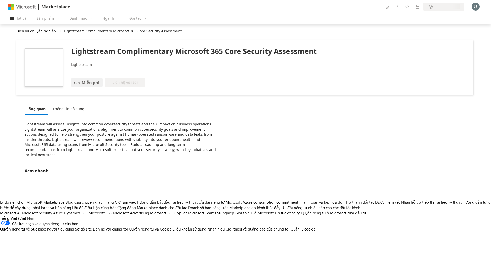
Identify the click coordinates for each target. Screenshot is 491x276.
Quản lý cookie (303, 229)
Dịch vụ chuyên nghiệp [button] (36, 31)
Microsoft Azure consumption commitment (262, 202)
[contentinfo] (60, 31)
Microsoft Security (37, 212)
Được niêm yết (387, 202)
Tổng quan (36, 108)
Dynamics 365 (75, 212)
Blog (69, 202)
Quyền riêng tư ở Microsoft (323, 212)
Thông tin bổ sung (68, 108)
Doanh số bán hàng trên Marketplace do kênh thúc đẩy (234, 207)
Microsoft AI (10, 212)
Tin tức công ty (287, 212)
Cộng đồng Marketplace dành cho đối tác (152, 207)
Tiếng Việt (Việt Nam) (18, 218)
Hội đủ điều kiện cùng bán (94, 207)
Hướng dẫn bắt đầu (153, 202)
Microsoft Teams (202, 212)
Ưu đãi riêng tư (212, 202)
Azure (58, 212)
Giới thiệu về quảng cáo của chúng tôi (257, 229)
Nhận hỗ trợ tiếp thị (417, 202)
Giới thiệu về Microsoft (254, 212)
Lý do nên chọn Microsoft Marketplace (32, 202)
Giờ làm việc (125, 202)
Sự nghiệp (225, 212)
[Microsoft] (22, 7)
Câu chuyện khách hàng (94, 202)
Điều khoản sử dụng (189, 229)
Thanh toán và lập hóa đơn (321, 202)
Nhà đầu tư (356, 212)
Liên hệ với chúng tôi (110, 229)
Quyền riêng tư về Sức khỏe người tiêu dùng (37, 229)
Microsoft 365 (100, 212)
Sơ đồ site (83, 229)
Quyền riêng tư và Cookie (150, 229)
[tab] (37, 108)
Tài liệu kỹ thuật (184, 202)
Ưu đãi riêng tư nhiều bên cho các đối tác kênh (320, 207)
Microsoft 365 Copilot (168, 212)
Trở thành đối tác (359, 202)
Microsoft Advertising (131, 212)
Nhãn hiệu (216, 229)
